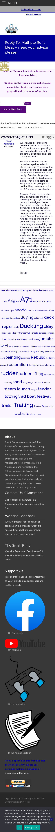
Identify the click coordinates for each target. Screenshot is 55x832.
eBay (48, 326)
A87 (35, 301)
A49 (11, 300)
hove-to (16, 339)
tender (44, 389)
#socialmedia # (35, 290)
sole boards (39, 383)
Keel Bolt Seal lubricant (19, 347)
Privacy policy (32, 827)
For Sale (34, 333)
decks (16, 327)
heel (4, 339)
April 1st (30, 311)
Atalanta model (41, 311)
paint (2, 358)
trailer (7, 405)
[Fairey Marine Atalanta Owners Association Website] (9, 28)
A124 (39, 301)
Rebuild (38, 357)
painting (13, 357)
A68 (17, 301)
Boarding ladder (13, 318)
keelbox (46, 347)
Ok (19, 827)
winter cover (35, 414)
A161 (44, 301)
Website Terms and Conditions (21, 551)
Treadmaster (47, 406)
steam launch (17, 389)
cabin (36, 318)
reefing (3, 365)
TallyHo (34, 390)
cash (41, 318)
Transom (37, 406)
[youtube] (47, 21)
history (10, 339)
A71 (26, 299)
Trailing (23, 405)
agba (11, 311)
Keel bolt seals (36, 347)
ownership (49, 352)
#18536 (48, 137)
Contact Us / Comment (24, 493)
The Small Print (17, 545)
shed (17, 381)
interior (24, 339)
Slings (30, 383)
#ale (4, 290)
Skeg (25, 383)
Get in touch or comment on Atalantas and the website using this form (24, 504)
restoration (17, 364)
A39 (5, 301)
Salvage (47, 374)
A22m (50, 290)
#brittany (10, 290)
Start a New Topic (13, 109)
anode (21, 309)
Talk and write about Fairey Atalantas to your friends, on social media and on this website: (25, 580)
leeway (14, 352)
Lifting (32, 352)
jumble (46, 338)
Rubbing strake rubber (45, 365)
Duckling (31, 326)
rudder (9, 373)
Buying (26, 317)
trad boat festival (34, 396)
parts (23, 358)
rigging (32, 365)
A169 (49, 301)
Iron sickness (33, 339)
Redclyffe (50, 358)
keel (4, 346)
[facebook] (43, 21)
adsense (5, 311)
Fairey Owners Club (21, 333)
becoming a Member (17, 773)
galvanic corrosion (46, 333)
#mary (25, 290)
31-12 (45, 290)
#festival (18, 290)
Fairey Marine (7, 333)
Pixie (28, 358)
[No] (51, 819)
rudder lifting (30, 373)
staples (47, 383)
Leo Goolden (23, 352)
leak (8, 352)
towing (11, 396)
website (21, 413)
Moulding (40, 352)
